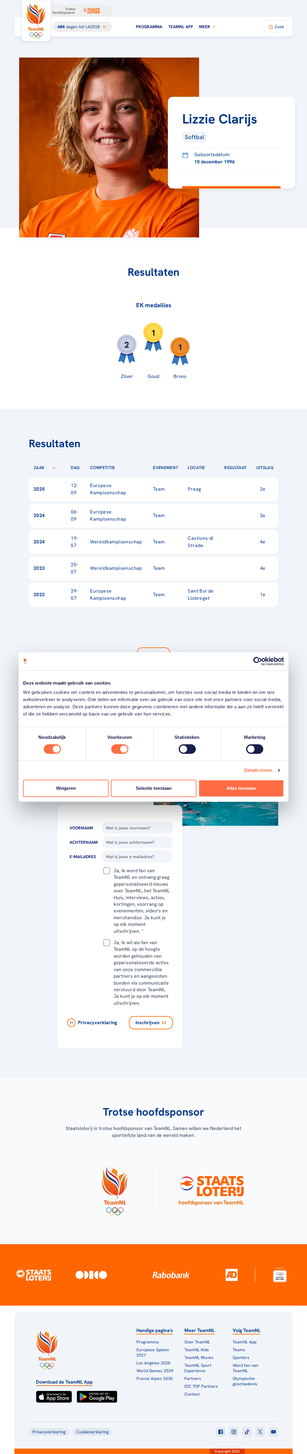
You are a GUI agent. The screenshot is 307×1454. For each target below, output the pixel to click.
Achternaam (84, 842)
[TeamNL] (114, 1189)
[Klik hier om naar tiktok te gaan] (247, 1432)
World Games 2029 (154, 1370)
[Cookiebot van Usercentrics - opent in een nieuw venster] (257, 661)
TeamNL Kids (196, 1349)
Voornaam (81, 828)
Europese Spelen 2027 (152, 1352)
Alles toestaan (241, 788)
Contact (192, 1394)
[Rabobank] (171, 1274)
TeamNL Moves (198, 1357)
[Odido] (91, 1275)
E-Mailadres (83, 856)
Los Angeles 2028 (153, 1363)
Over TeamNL (197, 1342)
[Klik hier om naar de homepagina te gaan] (36, 21)
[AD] (231, 1275)
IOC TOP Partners (201, 1386)
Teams (239, 1349)
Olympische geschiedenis (245, 1381)
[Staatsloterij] (33, 1275)
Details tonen (258, 770)
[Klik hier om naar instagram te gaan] (234, 1432)
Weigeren (66, 788)
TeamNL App (180, 26)
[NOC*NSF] (280, 1275)
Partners (192, 1378)
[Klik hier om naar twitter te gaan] (260, 1432)
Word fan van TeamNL (245, 1368)
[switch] (119, 749)
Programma (149, 26)
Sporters (241, 1357)
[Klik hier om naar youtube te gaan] (273, 1432)
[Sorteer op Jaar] (54, 467)
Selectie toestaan (153, 788)
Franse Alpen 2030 (154, 1378)
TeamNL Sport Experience (197, 1368)
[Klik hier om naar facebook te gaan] (220, 1432)
